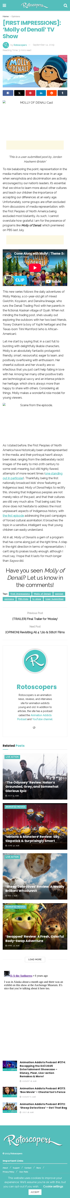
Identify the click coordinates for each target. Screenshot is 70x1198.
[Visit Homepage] (35, 5)
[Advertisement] (35, 145)
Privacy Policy (8, 1172)
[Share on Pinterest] (30, 93)
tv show (36, 599)
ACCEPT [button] (35, 1192)
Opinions (15, 16)
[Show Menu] (4, 5)
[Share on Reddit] (52, 93)
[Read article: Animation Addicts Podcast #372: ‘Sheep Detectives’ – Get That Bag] (10, 1107)
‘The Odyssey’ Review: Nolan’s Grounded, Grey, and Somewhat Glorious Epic (32, 786)
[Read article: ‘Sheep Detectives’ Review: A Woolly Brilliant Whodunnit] (35, 876)
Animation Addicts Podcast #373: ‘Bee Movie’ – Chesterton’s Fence (43, 1090)
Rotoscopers (20, 44)
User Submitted (54, 599)
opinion (59, 594)
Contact (28, 1168)
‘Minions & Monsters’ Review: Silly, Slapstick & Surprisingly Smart (32, 838)
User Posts (23, 1172)
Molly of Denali (42, 594)
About (5, 1168)
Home (6, 16)
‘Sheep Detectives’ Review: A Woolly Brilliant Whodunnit (34, 888)
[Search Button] (65, 5)
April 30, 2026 (13, 946)
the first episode (13, 515)
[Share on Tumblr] (62, 93)
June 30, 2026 (13, 846)
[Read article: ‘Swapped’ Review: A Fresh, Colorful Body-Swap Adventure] (35, 926)
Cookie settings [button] (53, 1186)
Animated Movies (15, 807)
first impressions (20, 594)
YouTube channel (42, 719)
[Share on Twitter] (19, 93)
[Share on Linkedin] (41, 93)
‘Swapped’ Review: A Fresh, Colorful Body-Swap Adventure (34, 938)
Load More (35, 959)
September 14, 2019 (43, 44)
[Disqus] (35, 1015)
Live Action (12, 757)
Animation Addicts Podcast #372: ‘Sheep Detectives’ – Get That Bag (43, 1106)
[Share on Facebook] (8, 93)
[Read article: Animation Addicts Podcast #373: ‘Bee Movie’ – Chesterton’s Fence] (10, 1092)
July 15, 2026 (13, 796)
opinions (9, 599)
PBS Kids (23, 599)
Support (16, 1168)
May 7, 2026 (12, 896)
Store (38, 1168)
